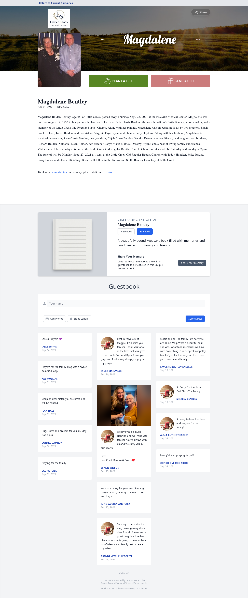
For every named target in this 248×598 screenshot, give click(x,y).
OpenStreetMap (127, 588)
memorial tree (59, 172)
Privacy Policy (114, 583)
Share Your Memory (192, 262)
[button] (124, 405)
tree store (108, 172)
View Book (126, 231)
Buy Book (145, 231)
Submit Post (195, 318)
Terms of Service (133, 583)
